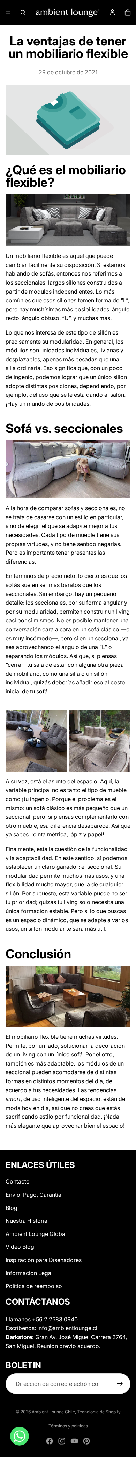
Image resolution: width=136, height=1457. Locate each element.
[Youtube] (74, 1441)
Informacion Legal (29, 1272)
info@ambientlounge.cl (67, 1327)
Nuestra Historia (26, 1220)
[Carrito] (127, 12)
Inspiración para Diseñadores (44, 1259)
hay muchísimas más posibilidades (64, 309)
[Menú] (8, 12)
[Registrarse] (120, 1383)
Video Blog (20, 1246)
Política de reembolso (34, 1285)
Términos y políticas (68, 1426)
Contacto (18, 1181)
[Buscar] (23, 12)
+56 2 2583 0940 (55, 1318)
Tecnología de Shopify (99, 1411)
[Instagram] (62, 1441)
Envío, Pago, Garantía (33, 1194)
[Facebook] (49, 1441)
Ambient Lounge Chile (53, 1411)
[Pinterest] (86, 1441)
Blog (11, 1207)
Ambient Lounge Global (36, 1233)
